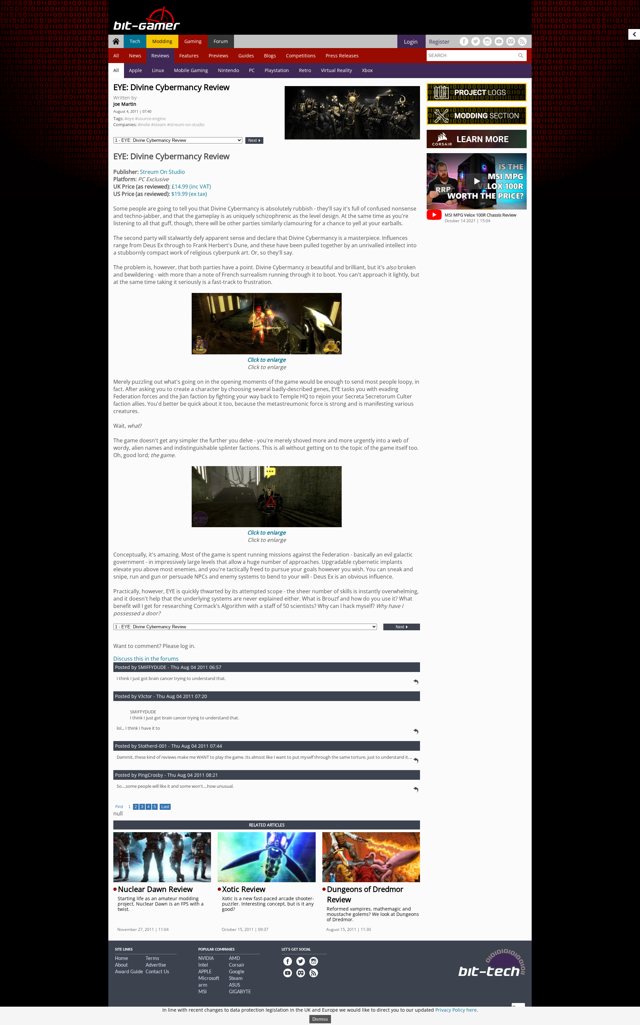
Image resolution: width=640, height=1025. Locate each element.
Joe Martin (124, 104)
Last (165, 806)
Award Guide (129, 972)
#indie (144, 124)
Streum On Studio (162, 172)
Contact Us (157, 972)
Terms (152, 958)
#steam (158, 124)
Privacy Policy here (456, 1010)
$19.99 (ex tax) (189, 194)
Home (121, 958)
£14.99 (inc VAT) (191, 186)
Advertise (156, 965)
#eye (129, 118)
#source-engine (150, 118)
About (121, 965)
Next (253, 140)
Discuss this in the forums (146, 658)
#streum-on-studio (186, 124)
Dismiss (320, 1019)
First (119, 806)
